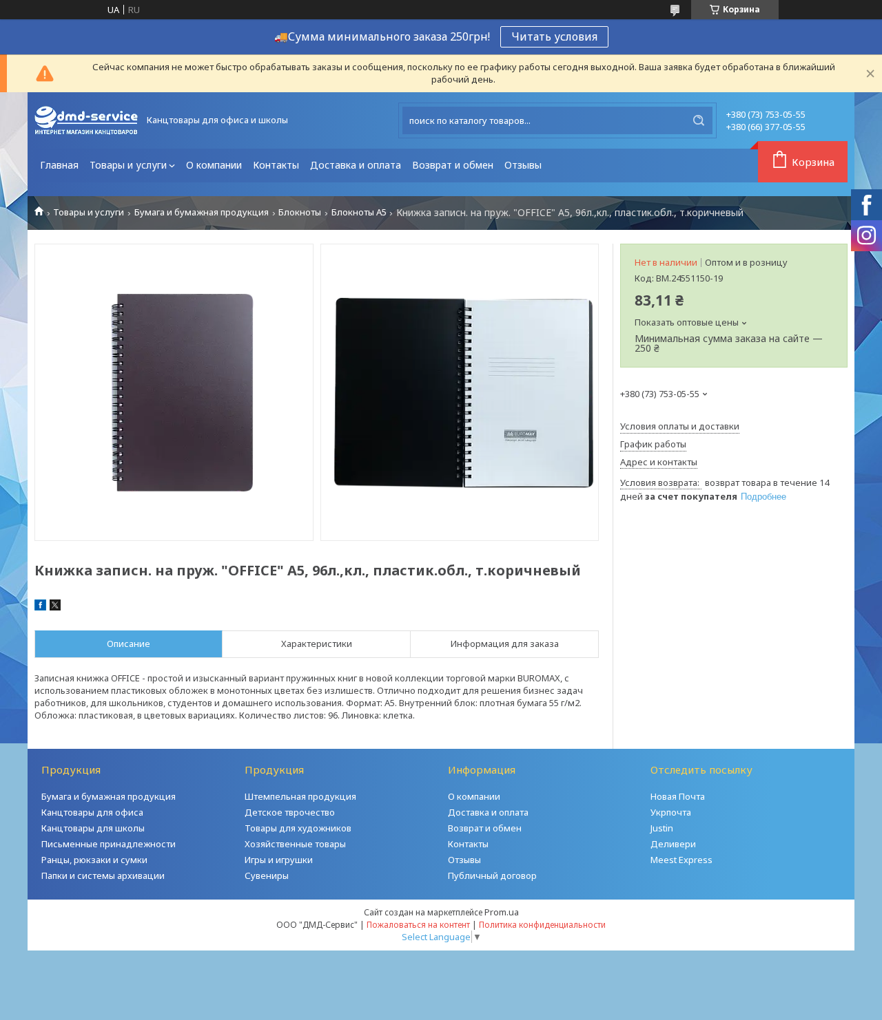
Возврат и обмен (452, 164)
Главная (59, 164)
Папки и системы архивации (103, 875)
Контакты (276, 164)
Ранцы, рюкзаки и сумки (94, 859)
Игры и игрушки (279, 859)
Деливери (673, 844)
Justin (661, 828)
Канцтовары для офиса (92, 812)
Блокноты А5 (359, 212)
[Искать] (698, 120)
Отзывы (523, 164)
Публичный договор (492, 875)
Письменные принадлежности (108, 844)
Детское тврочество (290, 812)
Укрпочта (670, 812)
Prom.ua (501, 912)
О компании (214, 164)
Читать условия (554, 36)
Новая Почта (677, 796)
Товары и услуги (128, 164)
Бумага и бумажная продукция (201, 212)
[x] (55, 607)
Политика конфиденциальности (542, 925)
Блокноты (299, 212)
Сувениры (267, 875)
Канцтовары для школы (93, 828)
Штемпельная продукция (300, 796)
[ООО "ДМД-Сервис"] (86, 120)
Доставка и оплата (355, 164)
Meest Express (681, 859)
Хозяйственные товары (295, 844)
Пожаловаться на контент (418, 925)
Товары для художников (298, 828)
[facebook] (40, 607)
